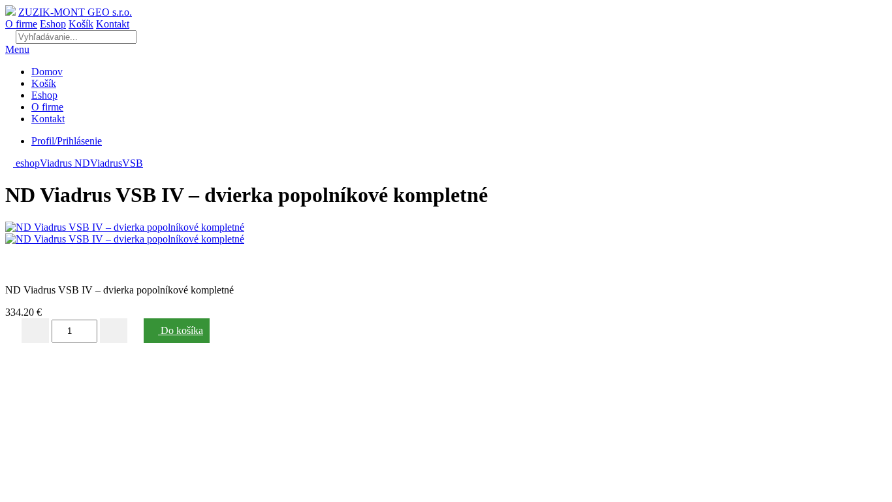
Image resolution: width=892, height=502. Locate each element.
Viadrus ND (65, 163)
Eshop (53, 23)
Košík (81, 23)
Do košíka (180, 330)
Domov (47, 71)
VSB (132, 163)
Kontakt (112, 23)
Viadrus (106, 163)
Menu (17, 49)
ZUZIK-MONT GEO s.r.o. (75, 12)
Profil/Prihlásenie (66, 140)
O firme (21, 23)
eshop (26, 163)
